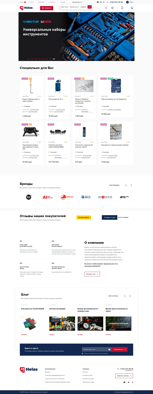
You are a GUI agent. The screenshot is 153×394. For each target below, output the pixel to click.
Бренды (47, 372)
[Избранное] (122, 8)
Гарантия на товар (88, 382)
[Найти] (106, 8)
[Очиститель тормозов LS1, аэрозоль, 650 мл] (84, 132)
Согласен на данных (96, 353)
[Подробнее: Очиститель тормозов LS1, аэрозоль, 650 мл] (94, 130)
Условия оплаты (87, 375)
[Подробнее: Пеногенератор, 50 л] (68, 84)
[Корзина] (132, 8)
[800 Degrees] (28, 197)
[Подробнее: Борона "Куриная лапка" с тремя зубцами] (41, 84)
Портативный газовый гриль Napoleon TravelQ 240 (30, 147)
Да (89, 7)
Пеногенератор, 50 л (56, 99)
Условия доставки (88, 379)
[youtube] (98, 2)
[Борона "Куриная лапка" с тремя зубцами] (31, 86)
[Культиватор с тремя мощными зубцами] (116, 132)
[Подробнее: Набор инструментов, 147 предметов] (131, 84)
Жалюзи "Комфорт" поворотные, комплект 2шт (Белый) (83, 101)
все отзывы (123, 217)
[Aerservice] (105, 197)
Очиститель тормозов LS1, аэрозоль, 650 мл (84, 146)
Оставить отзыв (109, 217)
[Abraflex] (67, 197)
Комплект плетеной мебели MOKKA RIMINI (56, 146)
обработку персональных (97, 353)
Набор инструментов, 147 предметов (113, 99)
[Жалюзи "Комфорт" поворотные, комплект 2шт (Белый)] (84, 86)
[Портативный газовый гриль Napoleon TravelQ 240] (31, 132)
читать (24, 334)
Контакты (52, 2)
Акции (21, 2)
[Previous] (126, 185)
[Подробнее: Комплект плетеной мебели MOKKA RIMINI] (68, 130)
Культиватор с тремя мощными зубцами (114, 145)
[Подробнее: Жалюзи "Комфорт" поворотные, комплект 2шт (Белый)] (94, 84)
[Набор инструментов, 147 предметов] (116, 86)
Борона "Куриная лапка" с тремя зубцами (31, 100)
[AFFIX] (124, 197)
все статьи (113, 296)
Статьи (31, 2)
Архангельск (77, 2)
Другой (83, 7)
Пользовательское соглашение (55, 379)
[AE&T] (86, 197)
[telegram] (103, 2)
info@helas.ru (129, 370)
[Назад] (20, 36)
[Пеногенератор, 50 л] (58, 86)
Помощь (85, 372)
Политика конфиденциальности (55, 375)
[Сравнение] (112, 8)
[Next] (131, 185)
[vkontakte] (100, 2)
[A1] (47, 197)
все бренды (114, 185)
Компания (41, 2)
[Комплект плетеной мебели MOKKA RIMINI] (58, 132)
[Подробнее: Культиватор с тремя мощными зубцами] (131, 130)
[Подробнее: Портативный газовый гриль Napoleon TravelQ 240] (41, 130)
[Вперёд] (133, 36)
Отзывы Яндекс (83, 217)
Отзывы (62, 2)
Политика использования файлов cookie (57, 382)
